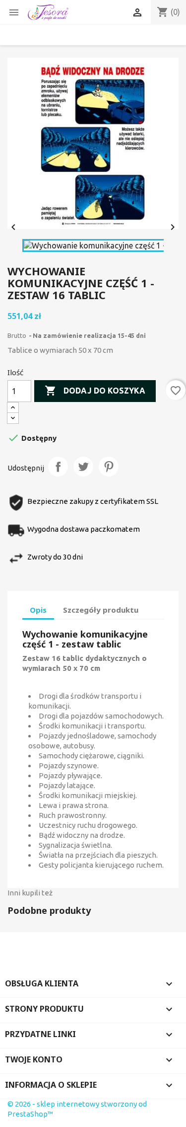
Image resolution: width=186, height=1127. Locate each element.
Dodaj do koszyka (95, 391)
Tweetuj (83, 467)
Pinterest (109, 467)
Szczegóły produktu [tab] (100, 610)
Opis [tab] (38, 610)
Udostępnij (58, 467)
